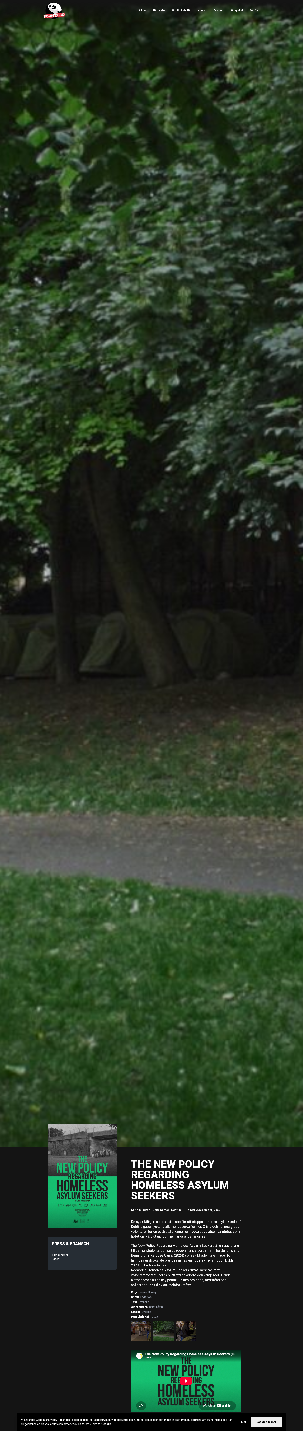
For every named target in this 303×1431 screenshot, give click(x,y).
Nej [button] (243, 1422)
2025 (155, 1316)
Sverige (146, 1312)
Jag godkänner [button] (267, 1422)
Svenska (144, 1302)
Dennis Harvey (147, 1292)
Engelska (146, 1297)
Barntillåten (156, 1307)
